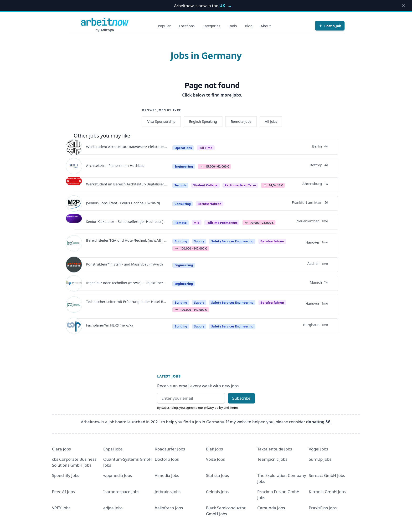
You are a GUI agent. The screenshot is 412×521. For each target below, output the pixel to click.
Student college (205, 185)
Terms (234, 407)
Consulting (183, 204)
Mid (196, 222)
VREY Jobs (61, 508)
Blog (248, 25)
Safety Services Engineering (232, 241)
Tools (232, 25)
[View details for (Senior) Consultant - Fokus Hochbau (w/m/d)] (74, 203)
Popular (164, 25)
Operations (183, 148)
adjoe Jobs (113, 508)
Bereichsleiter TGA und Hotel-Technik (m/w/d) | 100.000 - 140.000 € (126, 240)
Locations (187, 25)
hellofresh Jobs (169, 508)
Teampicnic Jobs (272, 459)
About (266, 25)
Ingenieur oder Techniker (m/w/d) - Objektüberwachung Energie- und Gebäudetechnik (126, 282)
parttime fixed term (240, 185)
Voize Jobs (215, 459)
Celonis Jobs (217, 491)
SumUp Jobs (320, 459)
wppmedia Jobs (117, 475)
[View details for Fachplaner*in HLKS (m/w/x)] (74, 326)
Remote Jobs (241, 121)
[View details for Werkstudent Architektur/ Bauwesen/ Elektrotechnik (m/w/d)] (74, 147)
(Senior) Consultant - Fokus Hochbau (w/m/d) (123, 202)
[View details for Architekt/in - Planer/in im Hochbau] (74, 166)
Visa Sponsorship (161, 121)
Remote (181, 222)
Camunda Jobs (271, 508)
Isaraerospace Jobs (121, 491)
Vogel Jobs (318, 449)
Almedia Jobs (167, 475)
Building (181, 241)
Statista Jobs (217, 475)
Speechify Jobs (65, 475)
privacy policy (213, 407)
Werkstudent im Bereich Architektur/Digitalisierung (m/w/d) (126, 184)
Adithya (107, 29)
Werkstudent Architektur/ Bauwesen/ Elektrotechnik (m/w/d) (126, 146)
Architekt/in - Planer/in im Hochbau (115, 165)
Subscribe (241, 398)
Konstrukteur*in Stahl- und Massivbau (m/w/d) (124, 264)
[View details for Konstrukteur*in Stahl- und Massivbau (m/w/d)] (74, 264)
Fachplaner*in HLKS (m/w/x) (109, 325)
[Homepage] (105, 22)
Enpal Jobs (113, 449)
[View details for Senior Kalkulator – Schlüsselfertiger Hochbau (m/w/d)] (74, 222)
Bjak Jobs (214, 449)
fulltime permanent (221, 222)
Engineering (184, 166)
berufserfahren (209, 204)
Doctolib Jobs (167, 459)
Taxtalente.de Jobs (274, 449)
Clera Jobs (61, 449)
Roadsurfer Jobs (170, 449)
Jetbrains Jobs (167, 491)
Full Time (205, 148)
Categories (211, 25)
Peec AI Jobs (63, 491)
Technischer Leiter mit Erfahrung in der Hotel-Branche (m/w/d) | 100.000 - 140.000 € (126, 301)
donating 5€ (318, 421)
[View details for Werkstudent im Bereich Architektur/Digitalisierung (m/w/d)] (74, 185)
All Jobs (271, 121)
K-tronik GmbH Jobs (327, 491)
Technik (180, 185)
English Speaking (203, 121)
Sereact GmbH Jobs (327, 475)
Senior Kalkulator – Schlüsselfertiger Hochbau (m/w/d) (126, 221)
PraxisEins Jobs (323, 508)
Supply (199, 241)
